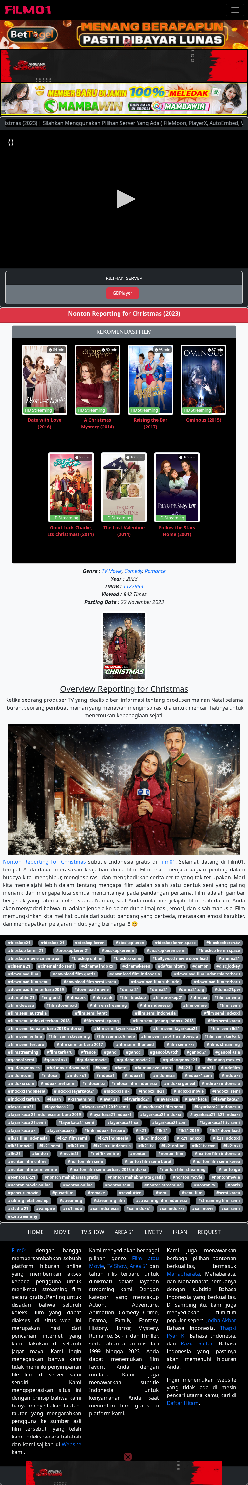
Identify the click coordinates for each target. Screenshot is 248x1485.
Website (71, 1444)
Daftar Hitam (183, 1402)
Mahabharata (183, 1273)
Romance (155, 570)
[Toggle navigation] (235, 10)
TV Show (117, 1265)
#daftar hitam (171, 966)
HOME (36, 1232)
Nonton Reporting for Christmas (44, 861)
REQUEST (209, 1232)
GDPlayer (122, 293)
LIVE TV (153, 1232)
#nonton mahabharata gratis (135, 1177)
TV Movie (112, 570)
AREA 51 (124, 1232)
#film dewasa (21, 1005)
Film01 (167, 861)
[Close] (128, 43)
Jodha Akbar (221, 1320)
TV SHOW (92, 1232)
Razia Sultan (197, 1343)
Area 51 (139, 1265)
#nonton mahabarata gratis (71, 1177)
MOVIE (62, 1232)
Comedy (133, 570)
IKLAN (180, 1232)
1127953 (133, 586)
